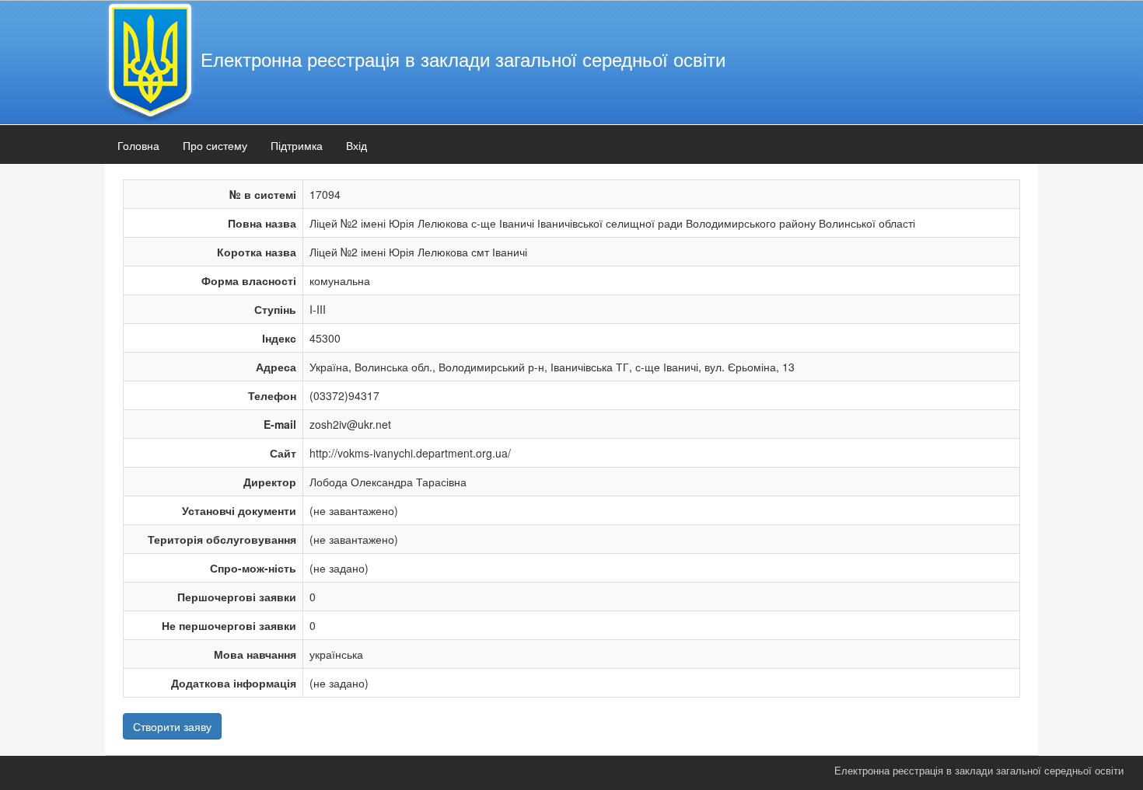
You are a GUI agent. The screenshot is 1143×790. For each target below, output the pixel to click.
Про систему (215, 145)
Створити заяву (172, 726)
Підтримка (297, 145)
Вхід (356, 145)
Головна (138, 145)
